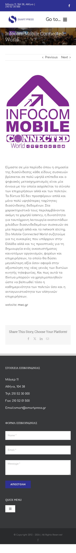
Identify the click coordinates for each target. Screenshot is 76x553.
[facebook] (69, 5)
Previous (51, 57)
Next (64, 57)
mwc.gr (23, 304)
